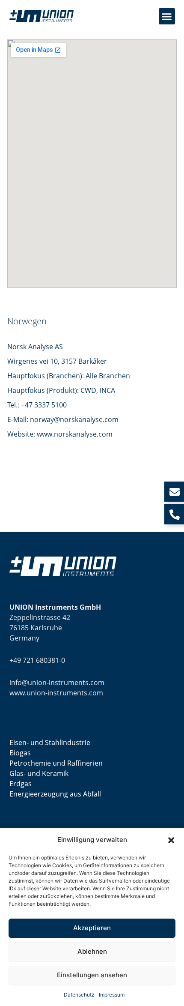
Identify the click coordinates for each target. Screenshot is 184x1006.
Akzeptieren (92, 928)
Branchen (24, 724)
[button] (171, 840)
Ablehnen (92, 951)
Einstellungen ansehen (92, 975)
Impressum (112, 994)
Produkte (23, 813)
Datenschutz (79, 994)
